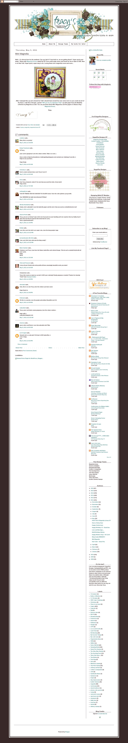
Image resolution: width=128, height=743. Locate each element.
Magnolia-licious (32, 61)
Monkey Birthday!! (96, 413)
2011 (92, 500)
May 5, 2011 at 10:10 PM (26, 232)
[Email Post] (43, 124)
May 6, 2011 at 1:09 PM (26, 279)
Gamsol (92, 620)
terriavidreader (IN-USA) (27, 238)
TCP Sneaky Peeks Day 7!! (98, 439)
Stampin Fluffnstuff (96, 344)
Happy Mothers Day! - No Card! (101, 534)
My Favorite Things (95, 635)
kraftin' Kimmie (94, 682)
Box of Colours (95, 380)
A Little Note (94, 321)
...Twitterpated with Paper (98, 337)
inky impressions (95, 680)
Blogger (67, 732)
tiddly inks (93, 700)
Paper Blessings (95, 325)
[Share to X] (51, 125)
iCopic (92, 678)
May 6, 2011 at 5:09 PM (26, 302)
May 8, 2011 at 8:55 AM (26, 327)
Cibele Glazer (100, 161)
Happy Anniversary (97, 525)
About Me (52, 44)
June (93, 516)
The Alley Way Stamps (96, 651)
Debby (21, 228)
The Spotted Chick (96, 430)
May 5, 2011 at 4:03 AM (26, 164)
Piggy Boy (93, 352)
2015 (92, 490)
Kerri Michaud (100, 158)
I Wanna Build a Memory (98, 385)
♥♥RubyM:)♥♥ (23, 191)
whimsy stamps (95, 706)
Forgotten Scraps (96, 424)
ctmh (91, 671)
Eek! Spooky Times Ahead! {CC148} (100, 363)
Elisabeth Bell (94, 616)
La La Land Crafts (95, 629)
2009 (92, 557)
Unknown (22, 298)
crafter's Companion (96, 669)
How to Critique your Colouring (99, 369)
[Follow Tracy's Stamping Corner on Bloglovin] (95, 88)
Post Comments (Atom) (29, 350)
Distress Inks (94, 612)
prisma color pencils (96, 690)
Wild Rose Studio (95, 663)
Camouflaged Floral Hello (97, 408)
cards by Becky (95, 374)
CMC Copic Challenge (96, 600)
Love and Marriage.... (98, 530)
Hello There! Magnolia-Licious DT (101, 520)
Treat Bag (93, 659)
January (94, 551)
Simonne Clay (100, 153)
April (93, 544)
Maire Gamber (24, 248)
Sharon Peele (23, 214)
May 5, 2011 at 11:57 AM (26, 209)
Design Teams (63, 44)
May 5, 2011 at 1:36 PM (26, 222)
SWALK (92, 643)
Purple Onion (94, 419)
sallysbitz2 (23, 308)
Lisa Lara (100, 165)
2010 (92, 554)
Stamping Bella (94, 647)
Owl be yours (94, 387)
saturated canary (95, 694)
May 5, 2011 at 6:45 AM (26, 174)
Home (43, 44)
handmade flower (95, 673)
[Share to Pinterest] (55, 125)
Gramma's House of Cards (98, 303)
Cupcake (93, 608)
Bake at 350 (94, 310)
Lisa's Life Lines (95, 443)
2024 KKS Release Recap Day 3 (99, 327)
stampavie (93, 698)
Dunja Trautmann (24, 148)
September (95, 509)
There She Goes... (95, 655)
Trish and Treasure (25, 263)
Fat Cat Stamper (95, 391)
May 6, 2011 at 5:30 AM (26, 267)
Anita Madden (100, 144)
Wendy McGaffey (100, 156)
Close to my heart (95, 604)
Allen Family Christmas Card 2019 (100, 381)
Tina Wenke (93, 657)
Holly (92, 425)
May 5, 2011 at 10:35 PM (26, 242)
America (22, 323)
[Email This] (48, 125)
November (95, 504)
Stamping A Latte (96, 362)
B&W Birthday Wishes (98, 532)
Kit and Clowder (95, 368)
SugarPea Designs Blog (100, 139)
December (95, 502)
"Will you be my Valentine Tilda (51, 102)
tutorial (92, 704)
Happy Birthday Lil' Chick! (98, 431)
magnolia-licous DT (35, 127)
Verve (92, 661)
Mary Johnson (100, 149)
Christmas (93, 602)
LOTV (92, 626)
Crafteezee (94, 399)
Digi (91, 610)
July (93, 514)
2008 (92, 559)
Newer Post (19, 347)
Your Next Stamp (95, 665)
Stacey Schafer (100, 154)
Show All (109, 457)
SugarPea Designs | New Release (99, 375)
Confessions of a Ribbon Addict (100, 406)
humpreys (93, 676)
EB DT (92, 614)
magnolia (26, 127)
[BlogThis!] (50, 125)
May (93, 518)
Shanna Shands (100, 163)
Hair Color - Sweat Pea (98, 541)
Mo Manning (93, 633)
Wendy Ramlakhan (25, 204)
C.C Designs (94, 598)
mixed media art (95, 688)
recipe (92, 692)
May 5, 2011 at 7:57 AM (26, 186)
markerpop (93, 686)
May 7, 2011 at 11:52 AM (26, 317)
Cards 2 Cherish (95, 331)
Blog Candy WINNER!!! (98, 537)
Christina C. (23, 170)
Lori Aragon (23, 333)
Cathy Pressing (100, 159)
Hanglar (92, 624)
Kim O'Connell (100, 148)
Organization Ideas (95, 639)
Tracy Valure (100, 151)
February (95, 549)
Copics (22, 127)
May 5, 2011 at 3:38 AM (26, 142)
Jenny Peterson (100, 146)
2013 (92, 495)
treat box (93, 702)
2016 (92, 488)
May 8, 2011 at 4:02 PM (26, 340)
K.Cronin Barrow (102, 713)
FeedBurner (103, 242)
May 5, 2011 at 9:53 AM (26, 199)
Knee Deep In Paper (96, 412)
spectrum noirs (94, 696)
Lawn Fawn (93, 631)
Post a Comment (22, 344)
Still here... (94, 346)
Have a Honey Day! (97, 523)
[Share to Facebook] (53, 125)
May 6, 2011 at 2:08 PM (26, 292)
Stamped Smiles (31, 277)
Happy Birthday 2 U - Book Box (101, 527)
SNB (91, 641)
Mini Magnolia (96, 539)
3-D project (93, 594)
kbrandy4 (22, 284)
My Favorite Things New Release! (100, 358)
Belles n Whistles (95, 596)
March (94, 547)
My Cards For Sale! (78, 44)
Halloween (93, 622)
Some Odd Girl (94, 645)
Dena (21, 179)
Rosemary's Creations (97, 296)
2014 (92, 493)
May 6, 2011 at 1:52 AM (26, 257)
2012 (92, 497)
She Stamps (94, 350)
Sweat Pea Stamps (95, 649)
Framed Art (93, 618)
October (94, 506)
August (94, 511)
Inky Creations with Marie (98, 450)
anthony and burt (95, 667)
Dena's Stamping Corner (98, 418)
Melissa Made (95, 356)
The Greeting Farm (95, 653)
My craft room (94, 637)
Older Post (81, 347)
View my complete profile (103, 60)
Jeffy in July (94, 333)
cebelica (22, 138)
